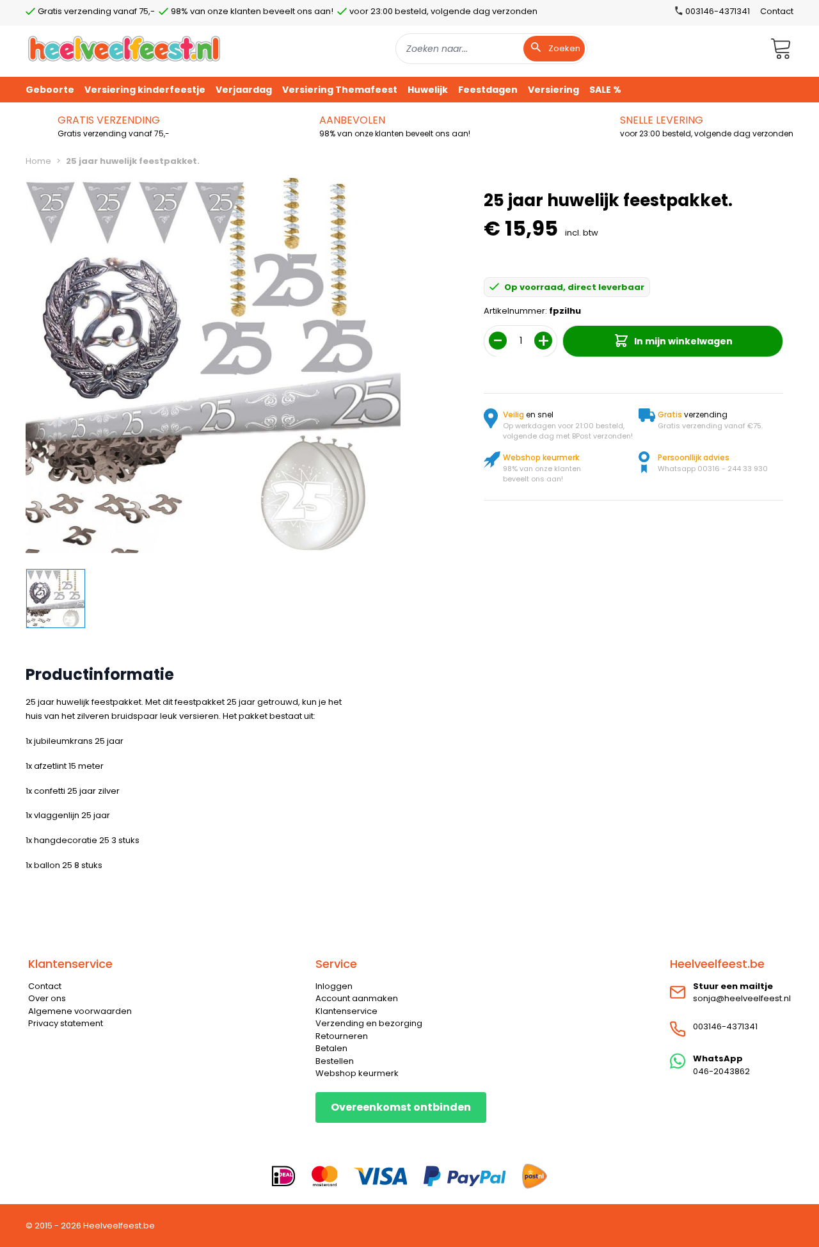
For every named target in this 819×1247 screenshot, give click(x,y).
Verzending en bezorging (368, 1023)
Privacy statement (65, 1023)
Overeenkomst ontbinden (401, 1107)
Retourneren (341, 1036)
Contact (776, 11)
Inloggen (334, 986)
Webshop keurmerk (357, 1073)
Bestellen (334, 1061)
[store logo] (124, 48)
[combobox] (491, 48)
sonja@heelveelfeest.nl (742, 998)
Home (38, 161)
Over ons (47, 998)
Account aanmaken (356, 998)
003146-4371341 (725, 1026)
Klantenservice (346, 1011)
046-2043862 (721, 1071)
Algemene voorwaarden (80, 1011)
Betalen (331, 1048)
